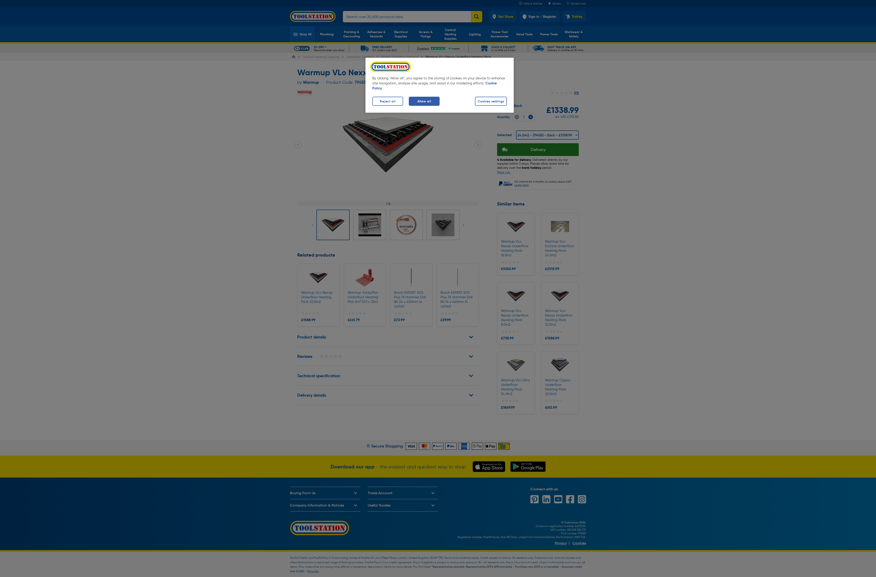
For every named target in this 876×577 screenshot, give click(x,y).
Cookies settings (491, 101)
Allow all (424, 101)
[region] (439, 85)
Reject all (387, 101)
